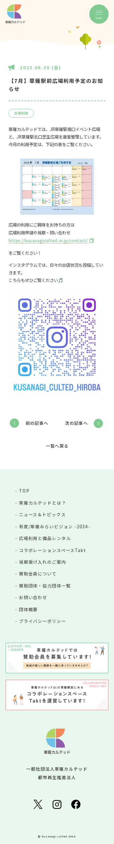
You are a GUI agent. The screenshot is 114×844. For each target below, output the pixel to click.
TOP (24, 490)
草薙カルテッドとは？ (42, 503)
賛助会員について (38, 573)
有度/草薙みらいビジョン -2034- (54, 526)
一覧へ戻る (57, 446)
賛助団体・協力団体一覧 (45, 585)
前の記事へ (37, 423)
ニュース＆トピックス (42, 514)
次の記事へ (76, 423)
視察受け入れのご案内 (42, 562)
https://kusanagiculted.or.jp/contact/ (48, 240)
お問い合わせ (33, 597)
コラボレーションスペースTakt (52, 550)
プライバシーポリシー (42, 621)
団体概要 (28, 609)
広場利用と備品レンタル (45, 538)
